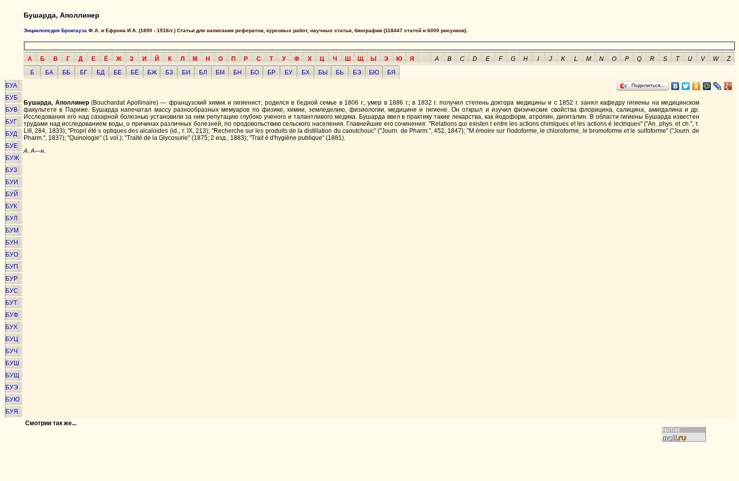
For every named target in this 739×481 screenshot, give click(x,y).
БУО (12, 254)
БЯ (391, 72)
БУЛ (12, 218)
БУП (12, 266)
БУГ (11, 121)
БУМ (12, 230)
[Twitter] (686, 86)
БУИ (12, 182)
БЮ (374, 72)
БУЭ (12, 387)
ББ (66, 72)
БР (271, 72)
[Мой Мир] (707, 86)
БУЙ (12, 194)
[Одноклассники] (696, 86)
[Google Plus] (728, 86)
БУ (289, 72)
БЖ (152, 72)
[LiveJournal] (717, 86)
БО (254, 72)
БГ (83, 72)
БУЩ (12, 375)
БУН (12, 242)
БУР (12, 278)
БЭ (357, 72)
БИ (186, 72)
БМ (220, 72)
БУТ (11, 302)
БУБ (12, 97)
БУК (11, 206)
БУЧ (12, 351)
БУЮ (13, 399)
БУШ (12, 363)
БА (49, 72)
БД (101, 72)
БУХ (12, 327)
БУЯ (12, 411)
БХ (306, 72)
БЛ (203, 72)
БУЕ (12, 145)
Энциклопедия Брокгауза (55, 30)
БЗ (169, 72)
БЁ (135, 72)
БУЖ (12, 158)
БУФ (12, 314)
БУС (12, 290)
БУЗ (11, 170)
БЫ (323, 72)
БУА (11, 85)
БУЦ (12, 339)
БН (237, 72)
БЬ (340, 72)
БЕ (118, 72)
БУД (11, 133)
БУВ (12, 109)
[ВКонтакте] (675, 86)
